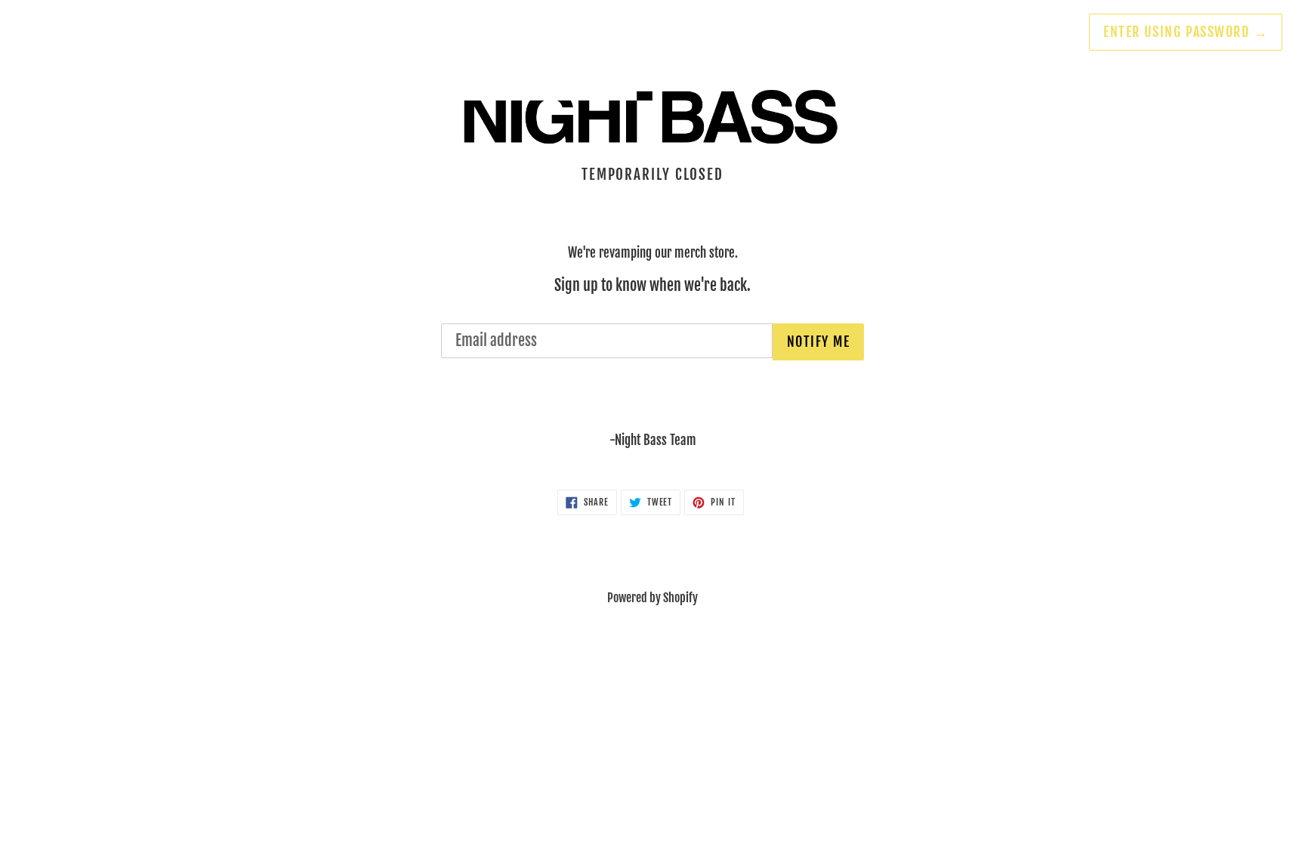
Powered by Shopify (652, 597)
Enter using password (1185, 31)
